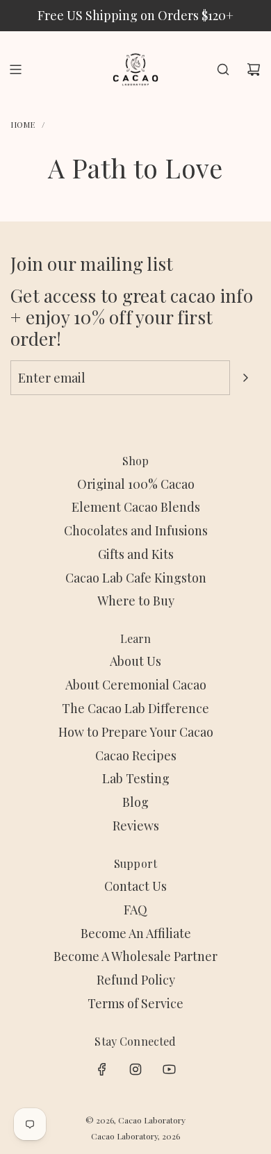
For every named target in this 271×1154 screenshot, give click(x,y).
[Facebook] (102, 1069)
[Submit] (245, 377)
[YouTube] (169, 1069)
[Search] (223, 69)
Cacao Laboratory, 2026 (135, 1136)
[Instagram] (135, 1069)
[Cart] (253, 69)
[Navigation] (15, 69)
